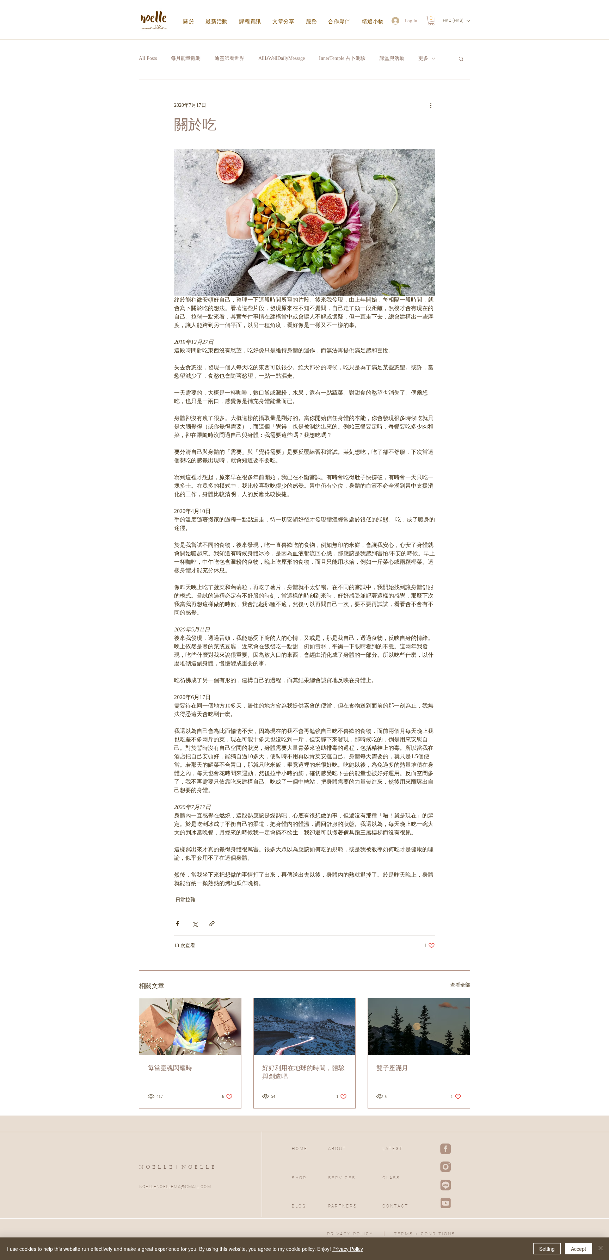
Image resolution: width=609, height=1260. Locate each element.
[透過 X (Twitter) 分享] (194, 923)
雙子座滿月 (392, 1067)
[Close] (600, 1248)
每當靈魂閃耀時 (170, 1067)
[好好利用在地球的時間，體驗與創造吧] (305, 1026)
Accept (578, 1248)
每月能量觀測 (186, 58)
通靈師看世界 (229, 58)
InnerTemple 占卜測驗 (342, 58)
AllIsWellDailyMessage (281, 58)
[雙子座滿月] (419, 1026)
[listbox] (456, 20)
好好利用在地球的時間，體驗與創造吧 (303, 1072)
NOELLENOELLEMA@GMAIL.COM (175, 1186)
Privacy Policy (347, 1248)
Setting (547, 1248)
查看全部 (460, 985)
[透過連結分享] (212, 923)
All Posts (148, 58)
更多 (423, 58)
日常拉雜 (185, 899)
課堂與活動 (392, 58)
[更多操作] (430, 105)
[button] (431, 20)
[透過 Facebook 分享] (177, 923)
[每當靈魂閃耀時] (190, 1026)
